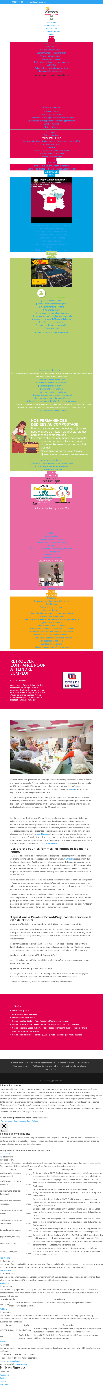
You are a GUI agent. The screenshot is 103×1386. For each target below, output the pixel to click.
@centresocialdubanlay (59, 1021)
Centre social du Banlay (22, 1021)
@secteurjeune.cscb (73, 1034)
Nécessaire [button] (5, 1153)
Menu (51, 34)
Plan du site (83, 1062)
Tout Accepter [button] (20, 1121)
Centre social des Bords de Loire (26, 1028)
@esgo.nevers (73, 1024)
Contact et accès (66, 1062)
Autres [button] (3, 1341)
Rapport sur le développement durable (51, 332)
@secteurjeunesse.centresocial (25, 1031)
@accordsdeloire (64, 1028)
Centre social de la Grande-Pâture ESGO (29, 1024)
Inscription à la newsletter (74, 1066)
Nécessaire (8, 1156)
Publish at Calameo (51, 107)
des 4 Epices (42, 834)
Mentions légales (21, 1066)
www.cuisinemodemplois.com (25, 1014)
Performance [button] (5, 1270)
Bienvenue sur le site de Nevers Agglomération (33, 1062)
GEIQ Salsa (69, 859)
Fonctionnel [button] (5, 1258)
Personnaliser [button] (6, 1121)
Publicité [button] (3, 1309)
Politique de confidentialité (45, 1066)
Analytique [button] (4, 1283)
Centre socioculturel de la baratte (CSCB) (30, 1034)
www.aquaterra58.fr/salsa (23, 1017)
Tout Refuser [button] (32, 1121)
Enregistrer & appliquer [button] (10, 1361)
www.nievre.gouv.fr (20, 1010)
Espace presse (49, 1069)
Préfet (74, 789)
